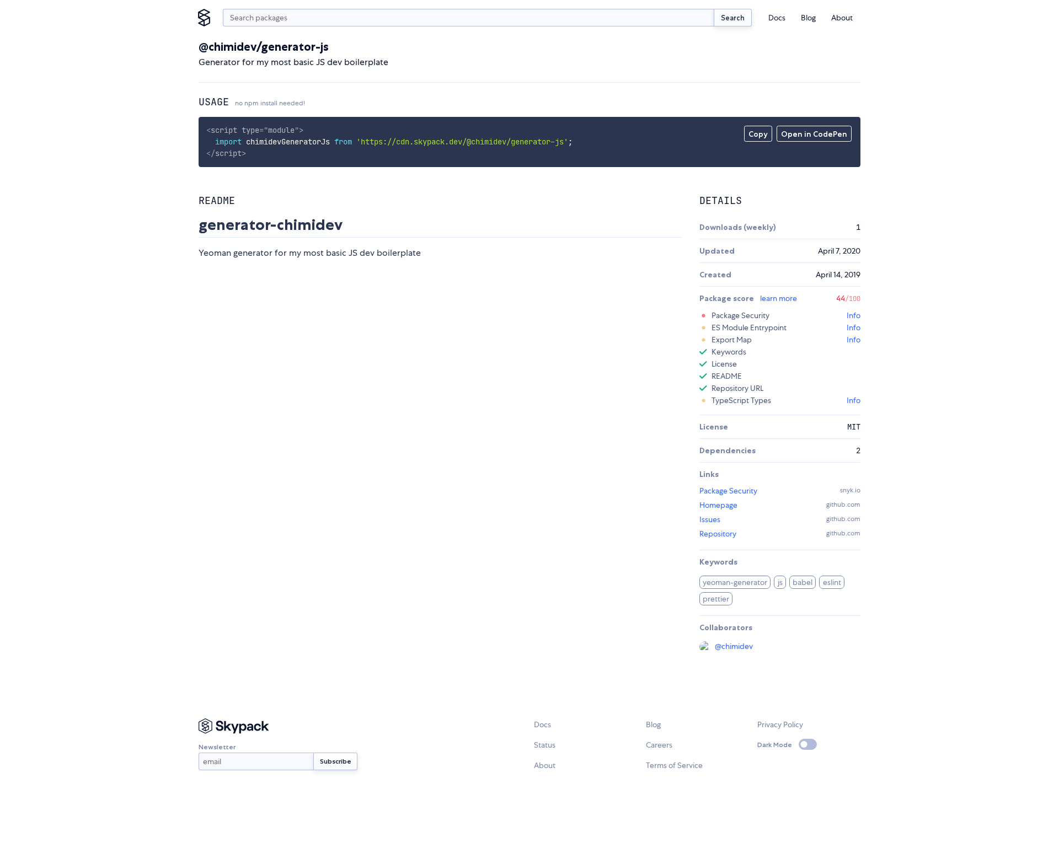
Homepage (718, 505)
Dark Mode (774, 744)
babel (802, 582)
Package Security (728, 491)
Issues (709, 519)
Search (733, 17)
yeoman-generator (735, 582)
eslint (832, 582)
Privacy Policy (780, 724)
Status (544, 745)
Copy (758, 134)
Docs (776, 18)
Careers (659, 745)
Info (853, 315)
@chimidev (734, 646)
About (842, 18)
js (780, 582)
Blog (808, 18)
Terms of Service (674, 765)
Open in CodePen (814, 134)
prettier (716, 599)
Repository (717, 534)
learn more (778, 298)
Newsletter (217, 747)
